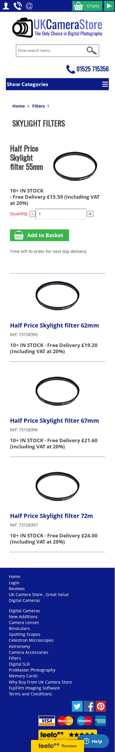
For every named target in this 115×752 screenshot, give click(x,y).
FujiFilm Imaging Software (34, 688)
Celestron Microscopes (31, 640)
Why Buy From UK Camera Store (40, 682)
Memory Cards (23, 676)
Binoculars (19, 628)
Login (14, 582)
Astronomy (19, 646)
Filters (38, 106)
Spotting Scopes (24, 634)
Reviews (17, 588)
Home (18, 106)
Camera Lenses (24, 622)
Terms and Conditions (30, 694)
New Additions (23, 616)
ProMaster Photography (32, 670)
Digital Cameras (24, 610)
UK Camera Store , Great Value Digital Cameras (39, 597)
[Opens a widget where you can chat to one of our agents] (93, 741)
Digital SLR (19, 664)
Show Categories (27, 84)
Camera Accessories (28, 652)
